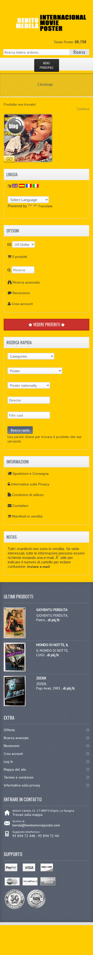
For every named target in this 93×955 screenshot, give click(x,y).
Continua (83, 109)
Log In (8, 761)
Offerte (9, 730)
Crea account (22, 304)
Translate (45, 206)
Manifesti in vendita (27, 516)
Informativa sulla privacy (22, 785)
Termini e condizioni (18, 777)
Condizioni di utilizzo (28, 495)
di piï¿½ (54, 620)
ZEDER (41, 678)
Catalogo (45, 84)
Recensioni (21, 293)
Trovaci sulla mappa (27, 814)
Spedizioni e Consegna (30, 474)
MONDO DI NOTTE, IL (52, 645)
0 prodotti (19, 257)
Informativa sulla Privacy (30, 484)
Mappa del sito (15, 769)
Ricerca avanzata (26, 282)
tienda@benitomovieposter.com (36, 825)
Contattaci (20, 506)
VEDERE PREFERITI (46, 324)
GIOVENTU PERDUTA (51, 610)
